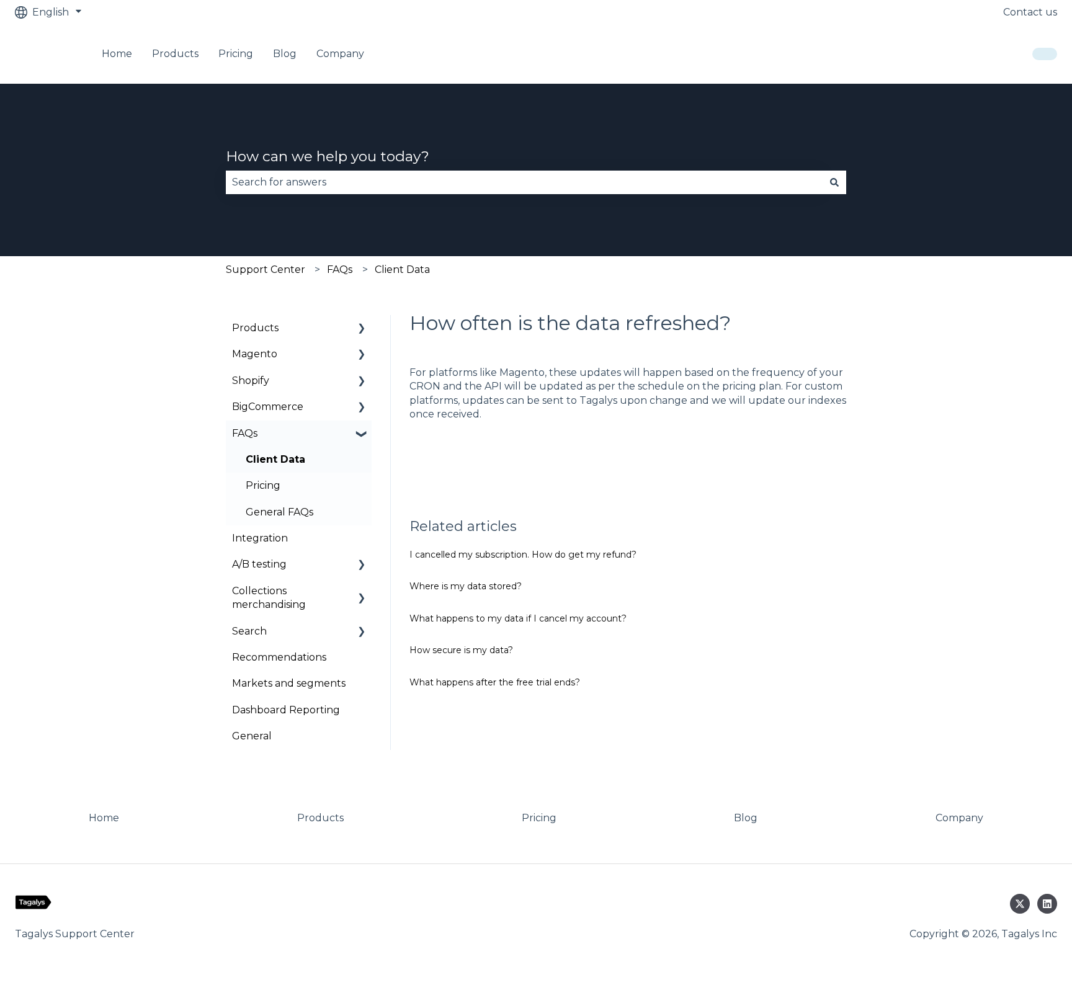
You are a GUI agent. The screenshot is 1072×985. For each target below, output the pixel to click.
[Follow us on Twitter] (1020, 904)
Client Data (402, 269)
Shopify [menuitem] (250, 380)
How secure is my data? (461, 650)
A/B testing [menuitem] (259, 564)
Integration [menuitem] (260, 538)
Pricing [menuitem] (263, 485)
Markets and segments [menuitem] (289, 683)
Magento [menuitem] (254, 354)
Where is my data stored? (465, 586)
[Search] (834, 182)
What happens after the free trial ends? (494, 682)
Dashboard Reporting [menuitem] (286, 710)
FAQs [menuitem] (244, 433)
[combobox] (524, 182)
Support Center (265, 269)
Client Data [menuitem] (275, 459)
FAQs (339, 269)
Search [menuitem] (249, 631)
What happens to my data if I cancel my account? (518, 618)
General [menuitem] (252, 736)
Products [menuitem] (255, 328)
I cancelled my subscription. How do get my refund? (522, 554)
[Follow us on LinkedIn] (1047, 904)
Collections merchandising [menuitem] (269, 597)
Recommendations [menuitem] (279, 657)
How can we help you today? (327, 156)
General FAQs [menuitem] (279, 512)
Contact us (1030, 12)
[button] (362, 329)
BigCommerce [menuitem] (267, 406)
